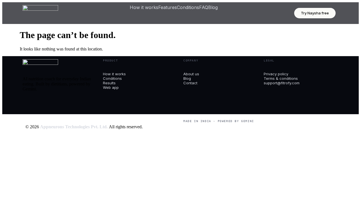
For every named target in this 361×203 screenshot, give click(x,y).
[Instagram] (45, 103)
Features (167, 7)
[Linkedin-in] (60, 103)
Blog (213, 7)
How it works (144, 7)
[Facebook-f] (30, 103)
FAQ (203, 7)
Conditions (188, 7)
